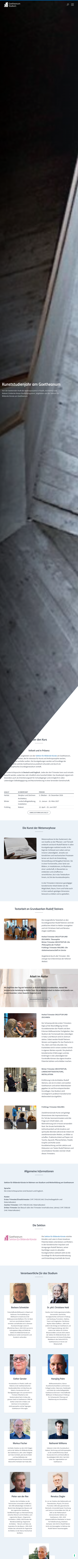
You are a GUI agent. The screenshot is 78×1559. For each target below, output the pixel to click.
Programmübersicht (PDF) (39, 999)
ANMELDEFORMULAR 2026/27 (39, 812)
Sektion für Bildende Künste (46, 756)
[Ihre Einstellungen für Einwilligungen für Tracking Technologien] (74, 1555)
